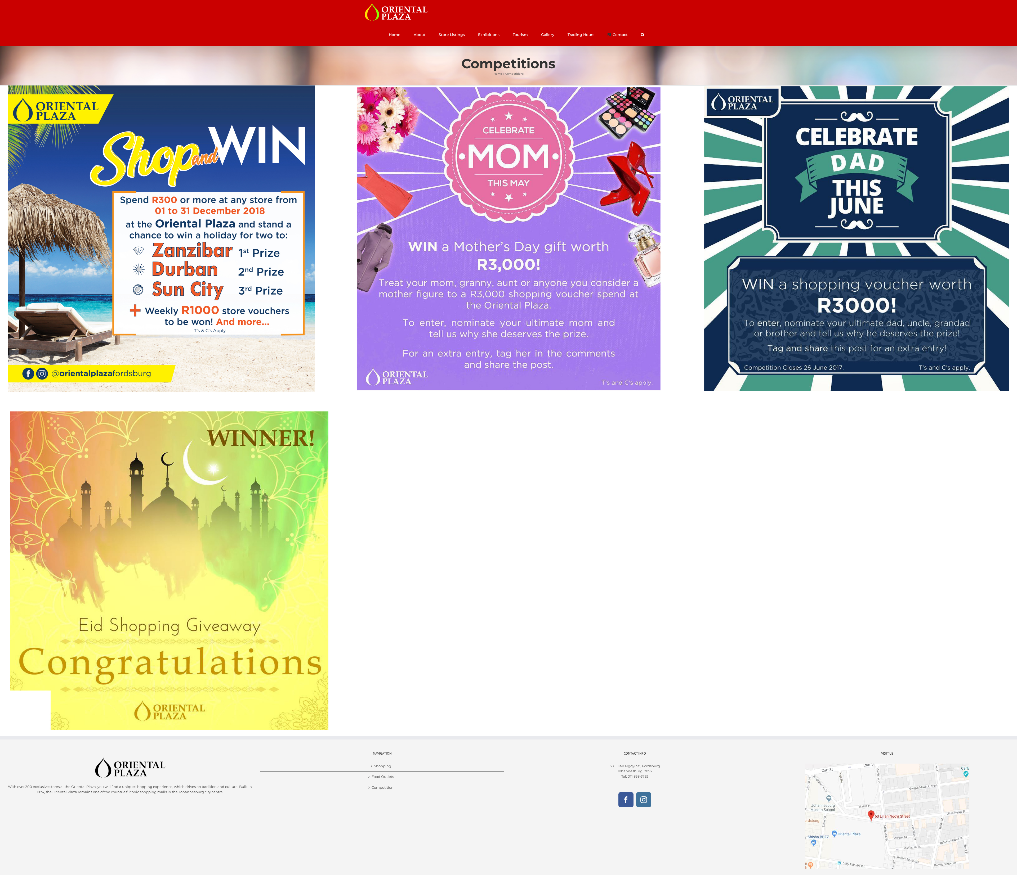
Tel (623, 776)
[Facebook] (626, 799)
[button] (642, 35)
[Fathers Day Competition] (855, 87)
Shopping (382, 766)
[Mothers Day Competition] (508, 87)
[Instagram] (643, 799)
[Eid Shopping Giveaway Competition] (168, 413)
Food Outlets (383, 776)
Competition (383, 787)
